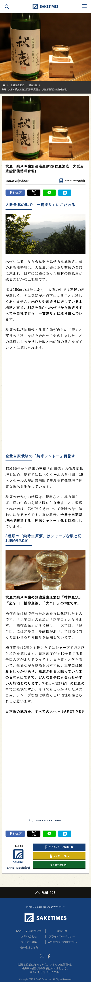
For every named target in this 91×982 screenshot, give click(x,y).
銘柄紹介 (24, 180)
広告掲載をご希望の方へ (62, 941)
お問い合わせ (29, 936)
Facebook (49, 956)
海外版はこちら (29, 947)
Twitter (42, 956)
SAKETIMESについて (29, 930)
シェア (17, 192)
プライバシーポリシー (62, 936)
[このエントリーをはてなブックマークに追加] (64, 193)
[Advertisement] (45, 402)
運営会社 (62, 930)
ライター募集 (29, 941)
